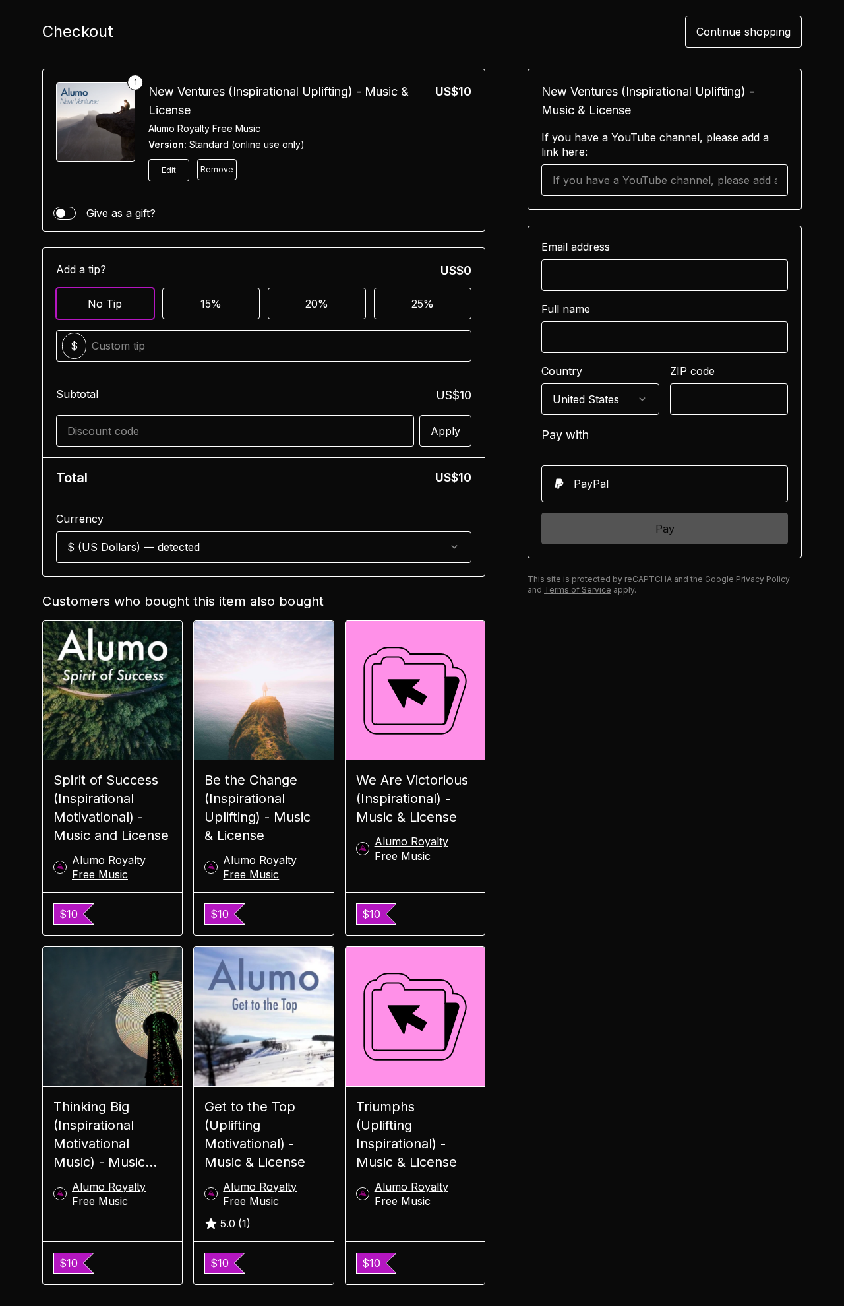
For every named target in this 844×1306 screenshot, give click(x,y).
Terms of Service (577, 590)
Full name (565, 308)
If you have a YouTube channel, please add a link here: (655, 144)
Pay (665, 528)
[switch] (64, 213)
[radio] (664, 483)
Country (561, 370)
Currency (80, 518)
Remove (216, 169)
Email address (575, 246)
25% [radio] (422, 303)
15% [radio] (211, 303)
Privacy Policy (763, 579)
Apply (445, 431)
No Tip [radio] (105, 303)
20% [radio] (316, 303)
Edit (169, 170)
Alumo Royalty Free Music (204, 128)
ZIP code (692, 370)
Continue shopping (743, 31)
